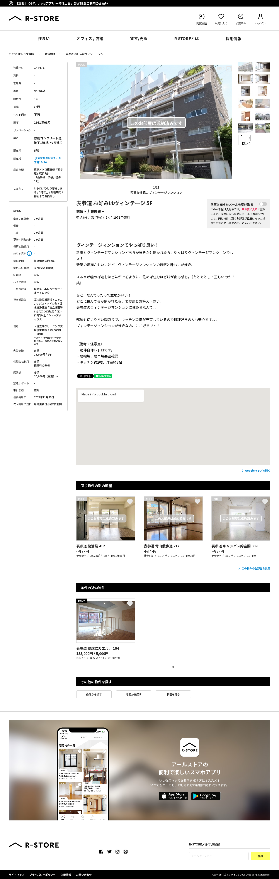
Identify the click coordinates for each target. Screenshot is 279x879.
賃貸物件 (50, 54)
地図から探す (133, 694)
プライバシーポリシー (42, 874)
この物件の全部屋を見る (256, 568)
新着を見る (173, 694)
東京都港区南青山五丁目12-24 (47, 160)
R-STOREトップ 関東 (21, 54)
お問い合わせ (84, 874)
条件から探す (94, 694)
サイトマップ (16, 874)
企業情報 (66, 874)
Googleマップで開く (257, 470)
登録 (260, 856)
